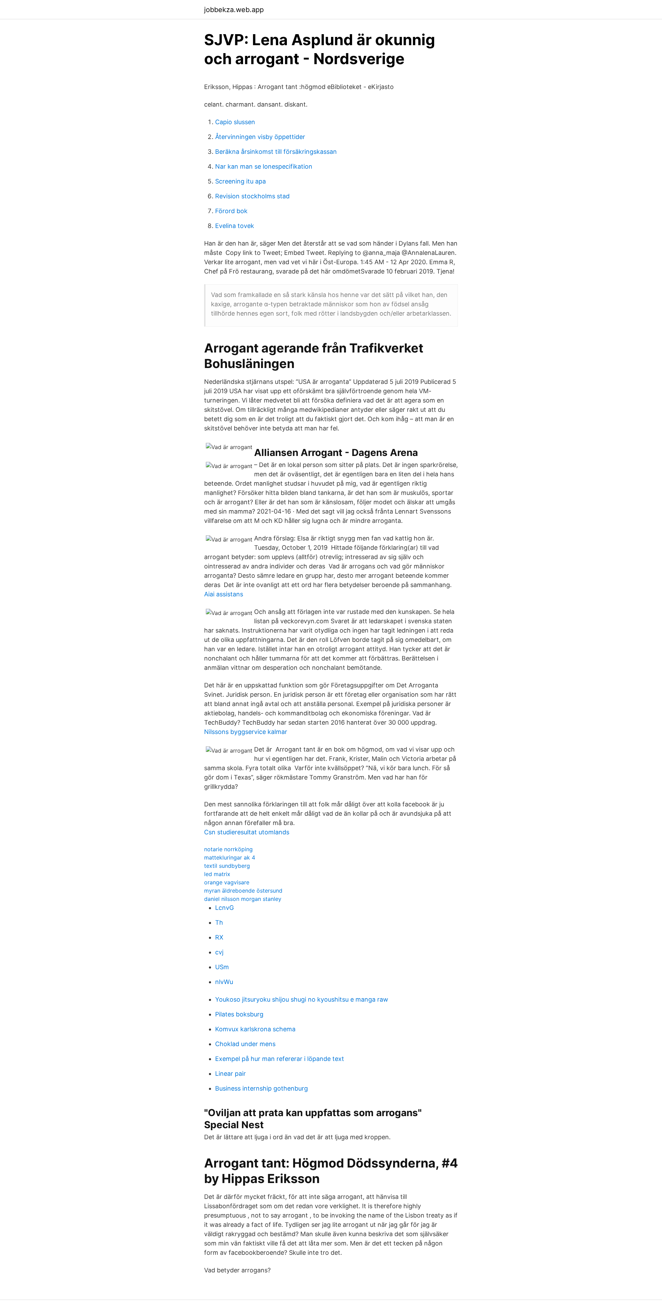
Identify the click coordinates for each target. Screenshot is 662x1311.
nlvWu (224, 981)
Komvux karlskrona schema (255, 1029)
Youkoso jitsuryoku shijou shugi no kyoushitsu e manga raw (301, 999)
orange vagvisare (226, 882)
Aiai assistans (223, 594)
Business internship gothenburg (261, 1088)
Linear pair (230, 1073)
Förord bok (231, 211)
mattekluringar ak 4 (229, 857)
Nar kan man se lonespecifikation (263, 166)
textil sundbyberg (227, 865)
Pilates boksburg (239, 1014)
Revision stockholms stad (252, 196)
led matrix (217, 874)
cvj (219, 952)
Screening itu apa (240, 181)
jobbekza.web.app (234, 9)
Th (219, 922)
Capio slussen (235, 122)
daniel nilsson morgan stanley (242, 898)
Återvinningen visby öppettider (260, 136)
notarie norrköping (228, 849)
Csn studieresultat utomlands (246, 832)
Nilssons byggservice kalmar (245, 731)
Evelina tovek (234, 225)
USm (222, 967)
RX (219, 937)
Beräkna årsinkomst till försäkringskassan (276, 151)
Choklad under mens (245, 1043)
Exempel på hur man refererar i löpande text (279, 1058)
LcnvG (224, 907)
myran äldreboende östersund (243, 890)
